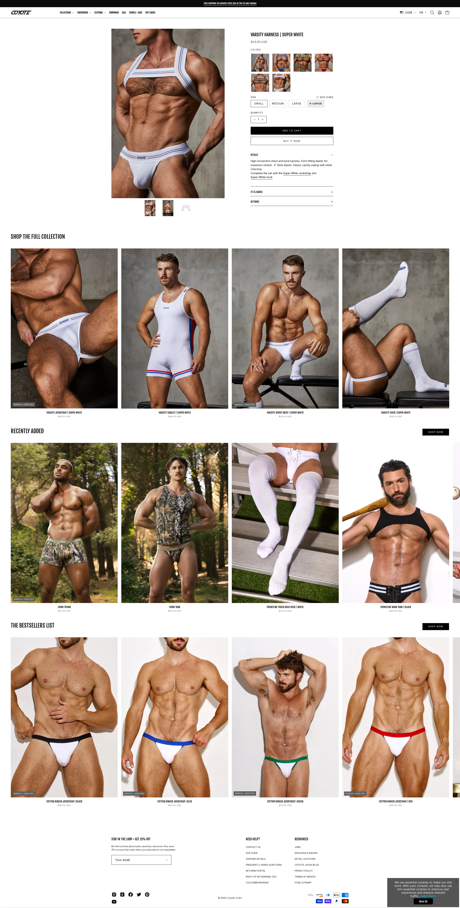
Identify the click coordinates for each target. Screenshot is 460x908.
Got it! (423, 901)
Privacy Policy (303, 870)
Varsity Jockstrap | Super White (64, 412)
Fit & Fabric (257, 192)
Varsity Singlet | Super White (175, 412)
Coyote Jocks (234, 898)
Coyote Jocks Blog (307, 864)
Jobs (298, 847)
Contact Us (253, 847)
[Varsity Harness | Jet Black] (260, 83)
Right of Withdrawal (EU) (261, 876)
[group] (230, 3)
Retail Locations (305, 859)
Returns (255, 201)
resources (301, 839)
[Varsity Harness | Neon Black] (260, 63)
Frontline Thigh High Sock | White (285, 607)
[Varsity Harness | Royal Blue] (281, 63)
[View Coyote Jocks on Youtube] (114, 901)
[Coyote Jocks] (21, 12)
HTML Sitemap (303, 882)
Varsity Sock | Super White (395, 412)
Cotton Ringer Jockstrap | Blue (174, 801)
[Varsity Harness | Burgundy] (323, 63)
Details (254, 155)
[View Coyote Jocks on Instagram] (114, 894)
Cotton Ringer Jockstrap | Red (396, 801)
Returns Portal (256, 870)
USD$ (408, 12)
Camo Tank (174, 607)
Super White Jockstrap (297, 172)
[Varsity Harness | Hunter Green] (302, 63)
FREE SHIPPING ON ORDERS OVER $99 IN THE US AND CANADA (230, 3)
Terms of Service (305, 876)
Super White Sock (261, 177)
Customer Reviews (257, 882)
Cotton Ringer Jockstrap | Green (285, 801)
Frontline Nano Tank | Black (395, 607)
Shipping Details (256, 859)
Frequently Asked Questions (264, 864)
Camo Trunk (64, 607)
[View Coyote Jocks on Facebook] (130, 894)
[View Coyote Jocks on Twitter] (139, 894)
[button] (432, 12)
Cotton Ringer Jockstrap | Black (64, 801)
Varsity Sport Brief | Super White (285, 412)
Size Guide (252, 853)
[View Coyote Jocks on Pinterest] (147, 894)
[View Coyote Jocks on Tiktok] (122, 894)
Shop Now (435, 432)
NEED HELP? (253, 839)
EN (421, 12)
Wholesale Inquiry (306, 853)
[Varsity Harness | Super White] (150, 208)
